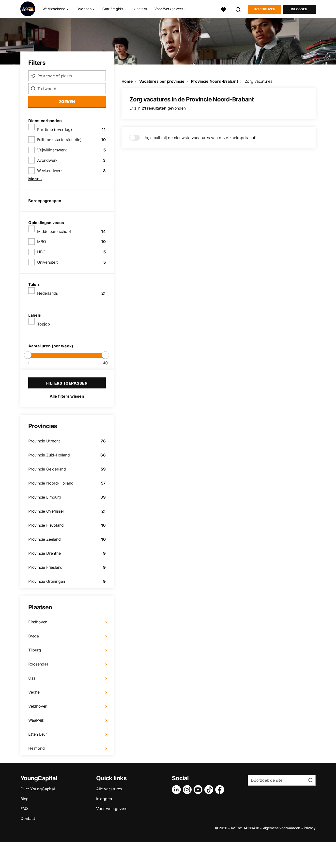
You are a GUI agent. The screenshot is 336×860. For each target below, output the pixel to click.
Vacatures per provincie (161, 81)
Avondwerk (47, 160)
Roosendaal (38, 664)
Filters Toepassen (67, 383)
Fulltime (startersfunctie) (59, 139)
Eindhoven (37, 621)
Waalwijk (36, 720)
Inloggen (299, 9)
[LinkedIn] (177, 789)
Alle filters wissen (67, 396)
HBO (41, 251)
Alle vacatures (109, 788)
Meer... (35, 178)
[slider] (27, 355)
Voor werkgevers (111, 808)
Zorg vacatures (258, 81)
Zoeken (67, 101)
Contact (140, 9)
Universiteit (47, 262)
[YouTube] (199, 789)
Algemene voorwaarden (281, 828)
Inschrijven (264, 9)
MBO (41, 241)
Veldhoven (37, 706)
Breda (33, 635)
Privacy (310, 828)
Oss (31, 678)
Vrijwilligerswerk (52, 149)
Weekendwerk (50, 170)
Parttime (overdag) (54, 129)
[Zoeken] (238, 9)
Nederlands (47, 293)
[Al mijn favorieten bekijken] (223, 9)
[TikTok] (209, 789)
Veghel (34, 692)
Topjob (43, 324)
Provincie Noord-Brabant (214, 81)
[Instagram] (188, 789)
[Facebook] (220, 789)
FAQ (24, 808)
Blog (24, 798)
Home (127, 81)
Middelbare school (54, 231)
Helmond (36, 748)
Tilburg (34, 650)
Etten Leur (37, 734)
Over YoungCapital (37, 788)
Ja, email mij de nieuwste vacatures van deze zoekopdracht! (200, 137)
